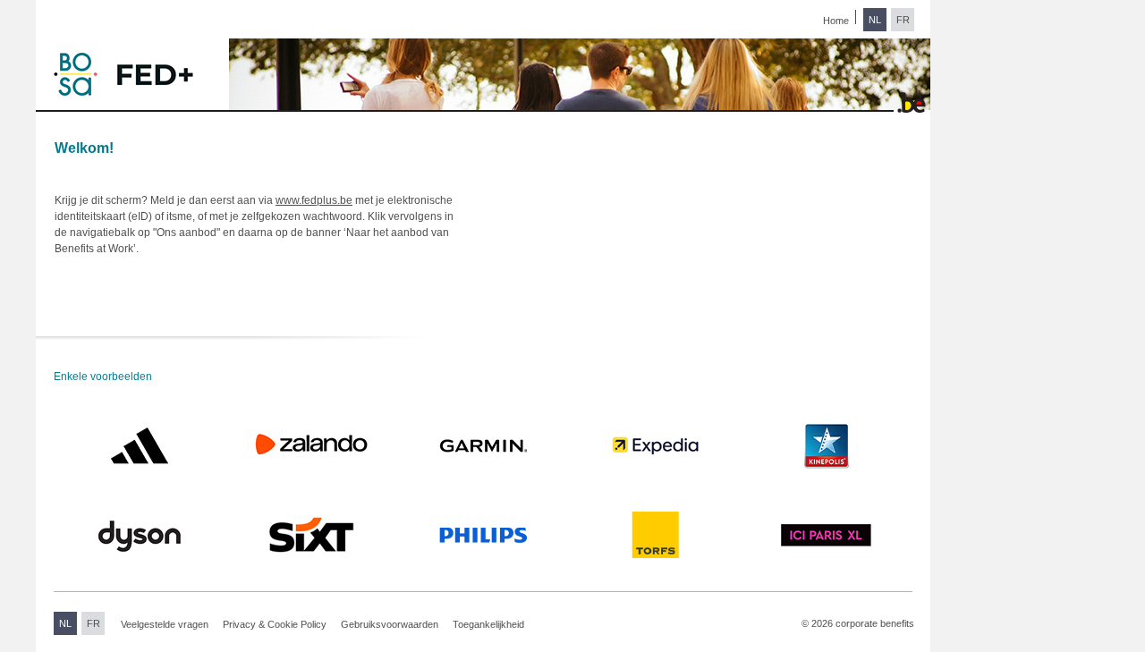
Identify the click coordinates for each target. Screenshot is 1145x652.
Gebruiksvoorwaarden (389, 624)
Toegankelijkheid (488, 624)
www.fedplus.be (314, 200)
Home (836, 20)
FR (903, 19)
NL (875, 19)
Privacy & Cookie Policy (275, 624)
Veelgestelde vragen (164, 624)
